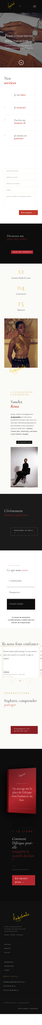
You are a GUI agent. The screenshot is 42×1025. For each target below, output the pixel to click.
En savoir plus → (21, 880)
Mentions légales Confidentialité (28, 1008)
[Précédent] (12, 681)
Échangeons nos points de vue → (22, 730)
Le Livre (7, 952)
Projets (6, 970)
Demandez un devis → (23, 531)
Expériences (8, 962)
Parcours (7, 944)
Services (7, 948)
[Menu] (34, 6)
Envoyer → (28, 212)
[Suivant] (30, 681)
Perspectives (9, 966)
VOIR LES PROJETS (22, 252)
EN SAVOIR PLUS (24, 442)
